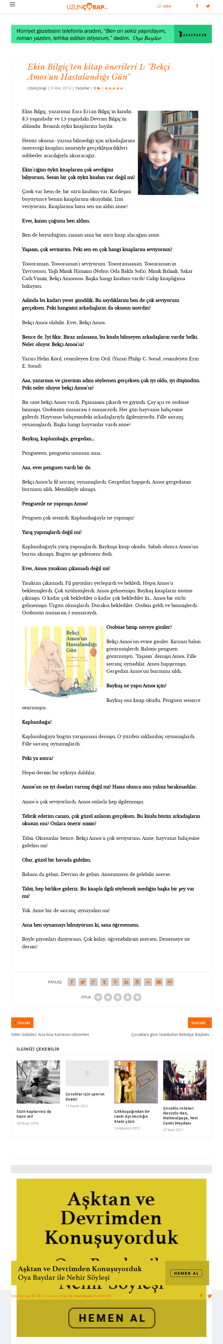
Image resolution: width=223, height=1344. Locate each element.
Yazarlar (82, 88)
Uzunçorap (37, 88)
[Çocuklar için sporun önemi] (87, 1073)
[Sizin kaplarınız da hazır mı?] (38, 1082)
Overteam (83, 1295)
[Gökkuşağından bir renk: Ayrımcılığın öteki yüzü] (136, 1082)
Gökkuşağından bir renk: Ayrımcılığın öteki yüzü (132, 1116)
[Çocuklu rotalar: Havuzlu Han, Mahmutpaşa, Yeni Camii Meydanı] (185, 1080)
